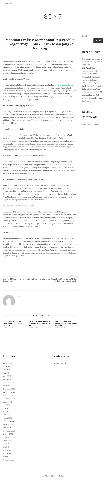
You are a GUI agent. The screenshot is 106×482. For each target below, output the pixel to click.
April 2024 (7, 453)
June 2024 (6, 447)
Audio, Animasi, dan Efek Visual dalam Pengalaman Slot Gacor (92, 62)
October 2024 (8, 434)
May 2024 (6, 450)
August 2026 (7, 363)
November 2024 (9, 431)
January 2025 (8, 424)
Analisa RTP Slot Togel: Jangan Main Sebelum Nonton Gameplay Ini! (91, 80)
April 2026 (7, 376)
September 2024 (9, 437)
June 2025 (6, 408)
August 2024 (7, 441)
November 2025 (9, 392)
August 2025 (7, 402)
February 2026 (8, 383)
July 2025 (6, 405)
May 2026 (6, 373)
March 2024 (7, 457)
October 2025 (8, 395)
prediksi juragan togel (63, 85)
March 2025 (7, 418)
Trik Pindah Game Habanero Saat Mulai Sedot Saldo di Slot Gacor (92, 71)
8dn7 (53, 16)
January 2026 (8, 386)
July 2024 (6, 444)
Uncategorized (60, 363)
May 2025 (6, 412)
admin (20, 296)
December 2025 (9, 389)
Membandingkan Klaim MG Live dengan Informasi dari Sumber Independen (92, 98)
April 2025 (7, 415)
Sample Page (7, 3)
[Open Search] (102, 3)
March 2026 (7, 379)
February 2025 (8, 421)
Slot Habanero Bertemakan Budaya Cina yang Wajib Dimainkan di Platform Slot (92, 89)
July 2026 (6, 367)
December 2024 (9, 428)
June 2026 (6, 370)
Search (84, 36)
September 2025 (9, 399)
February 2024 (8, 460)
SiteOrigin (61, 476)
